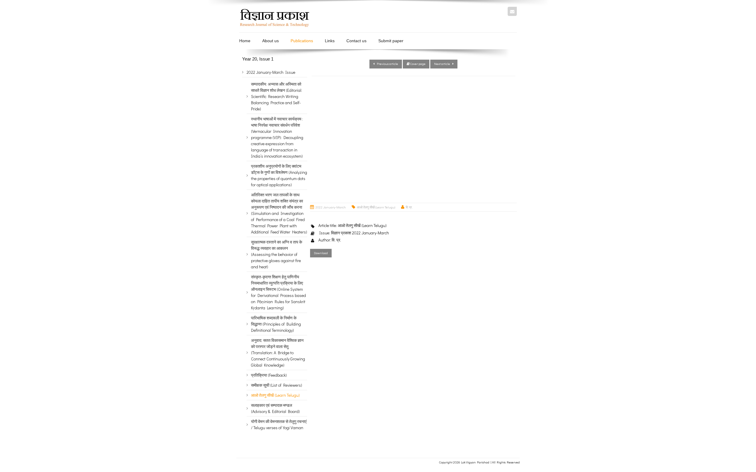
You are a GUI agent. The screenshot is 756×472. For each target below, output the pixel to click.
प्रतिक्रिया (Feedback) (269, 375)
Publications (302, 40)
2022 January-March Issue (271, 72)
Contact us (356, 40)
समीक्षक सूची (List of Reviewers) (276, 385)
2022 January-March (330, 207)
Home (244, 40)
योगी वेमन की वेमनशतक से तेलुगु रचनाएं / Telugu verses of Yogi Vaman (279, 424)
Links (330, 40)
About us (270, 40)
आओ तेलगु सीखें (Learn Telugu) (376, 207)
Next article (443, 63)
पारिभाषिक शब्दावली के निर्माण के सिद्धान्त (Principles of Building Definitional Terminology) (276, 324)
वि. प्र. (409, 207)
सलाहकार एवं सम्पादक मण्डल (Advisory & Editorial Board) (275, 408)
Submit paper (390, 40)
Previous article (386, 63)
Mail (512, 11)
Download (321, 253)
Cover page (418, 63)
